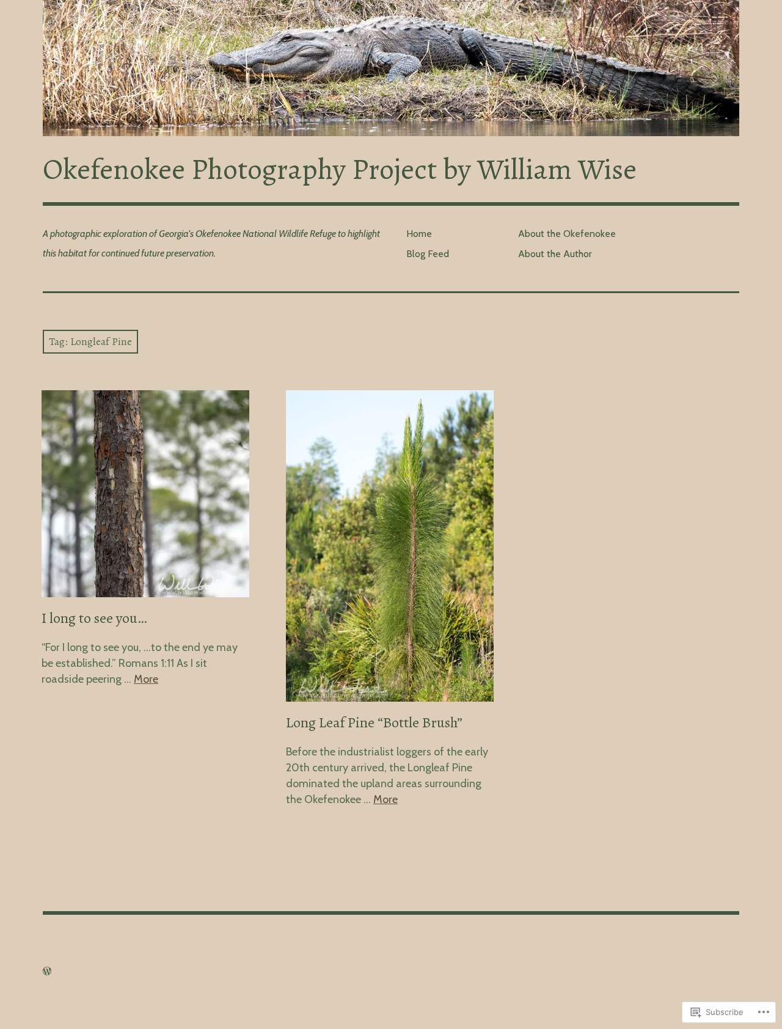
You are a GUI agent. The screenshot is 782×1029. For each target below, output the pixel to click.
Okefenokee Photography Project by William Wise (340, 169)
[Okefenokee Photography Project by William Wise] (391, 68)
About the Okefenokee (567, 233)
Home (419, 233)
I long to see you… (94, 618)
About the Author (555, 254)
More (146, 679)
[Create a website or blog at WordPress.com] (47, 971)
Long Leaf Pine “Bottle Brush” (374, 722)
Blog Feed (427, 254)
